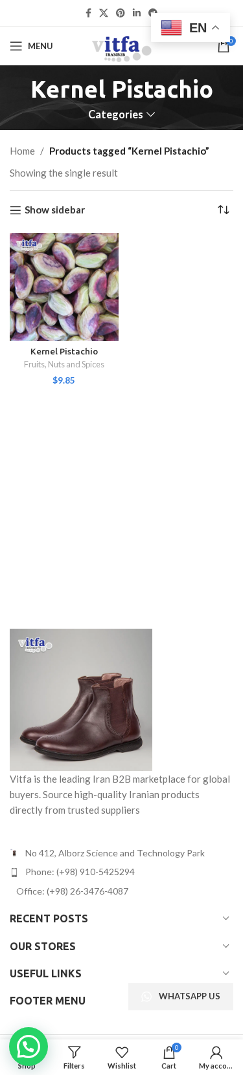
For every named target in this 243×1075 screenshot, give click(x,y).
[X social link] (103, 13)
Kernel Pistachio (64, 351)
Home (22, 151)
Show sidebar (55, 210)
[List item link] (121, 872)
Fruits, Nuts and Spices (64, 364)
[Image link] (81, 698)
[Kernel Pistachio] (64, 287)
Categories (115, 114)
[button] (28, 1046)
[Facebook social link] (88, 13)
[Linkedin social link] (137, 13)
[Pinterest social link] (120, 13)
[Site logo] (121, 44)
